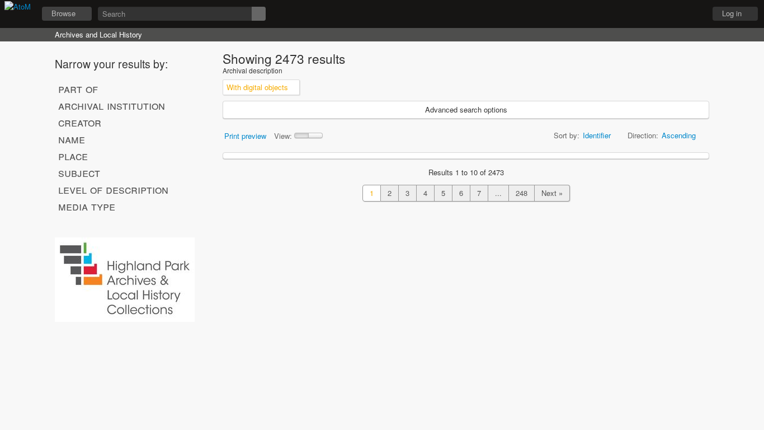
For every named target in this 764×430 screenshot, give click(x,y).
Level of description (113, 189)
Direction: (643, 135)
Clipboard (636, 14)
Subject (79, 172)
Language (664, 14)
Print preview (245, 135)
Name (71, 139)
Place (73, 155)
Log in (732, 13)
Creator (79, 122)
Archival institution (111, 105)
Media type (86, 206)
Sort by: (566, 135)
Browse (63, 13)
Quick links (692, 14)
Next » (552, 193)
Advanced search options (466, 109)
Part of (78, 88)
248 (521, 193)
